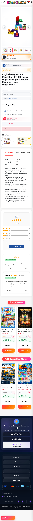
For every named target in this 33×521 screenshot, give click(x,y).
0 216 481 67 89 (8, 493)
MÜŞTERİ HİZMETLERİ (16, 462)
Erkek (16, 159)
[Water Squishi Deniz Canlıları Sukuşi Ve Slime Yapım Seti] (8, 374)
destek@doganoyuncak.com (10, 496)
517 (8, 268)
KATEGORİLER (16, 466)
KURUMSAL (16, 457)
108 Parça (17, 162)
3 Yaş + (17, 164)
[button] (4, 26)
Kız (19, 159)
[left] (2, 330)
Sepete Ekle (8, 350)
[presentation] (2, 141)
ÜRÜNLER (16, 475)
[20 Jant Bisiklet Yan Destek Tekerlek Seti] (25, 374)
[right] (31, 330)
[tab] (9, 153)
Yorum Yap (17, 246)
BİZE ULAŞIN (16, 480)
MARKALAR (16, 471)
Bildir (26, 268)
